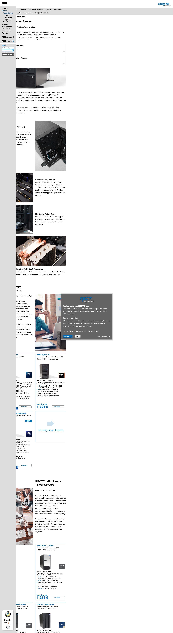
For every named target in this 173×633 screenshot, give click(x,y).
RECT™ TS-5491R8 (44, 630)
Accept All (67, 336)
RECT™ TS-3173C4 (11, 380)
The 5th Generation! (45, 604)
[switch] (8, 627)
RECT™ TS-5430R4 (44, 571)
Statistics (81, 331)
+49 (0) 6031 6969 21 (41, 13)
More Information (103, 336)
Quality (48, 9)
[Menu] (11, 611)
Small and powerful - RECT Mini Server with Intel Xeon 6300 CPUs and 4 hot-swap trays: (18, 391)
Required (69, 331)
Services (22, 9)
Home (14, 9)
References (58, 9)
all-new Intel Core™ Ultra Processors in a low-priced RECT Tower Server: (17, 449)
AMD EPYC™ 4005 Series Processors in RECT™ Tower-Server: (50, 581)
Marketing (94, 331)
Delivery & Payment (36, 9)
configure (24, 406)
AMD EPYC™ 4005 (45, 545)
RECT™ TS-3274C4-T (12, 439)
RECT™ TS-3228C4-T (45, 380)
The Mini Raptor (11, 355)
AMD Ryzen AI (43, 355)
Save (77, 336)
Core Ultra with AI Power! (15, 413)
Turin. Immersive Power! (15, 604)
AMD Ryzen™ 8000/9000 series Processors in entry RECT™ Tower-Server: (51, 389)
